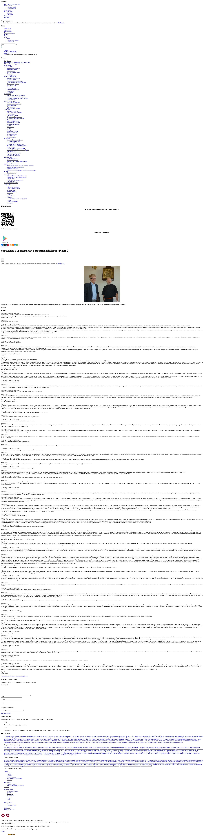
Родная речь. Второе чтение (14, 117)
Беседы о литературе (12, 111)
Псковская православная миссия (16, 148)
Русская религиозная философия (16, 95)
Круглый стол (11, 196)
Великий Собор (11, 79)
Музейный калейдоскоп (13, 108)
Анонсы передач (11, 784)
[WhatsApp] (17, 245)
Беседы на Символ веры (13, 78)
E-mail (3, 699)
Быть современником (13, 121)
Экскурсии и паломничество (12, 4)
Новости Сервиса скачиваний (15, 180)
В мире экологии (11, 191)
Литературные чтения (13, 163)
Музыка (9, 792)
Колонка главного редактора (15, 81)
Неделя (9, 200)
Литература (10, 794)
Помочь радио (4, 246)
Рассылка (6, 787)
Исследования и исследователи (15, 118)
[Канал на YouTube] (7, 815)
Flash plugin (61, 22)
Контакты (6, 17)
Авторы (6, 34)
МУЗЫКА (6, 164)
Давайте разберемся (12, 201)
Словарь (9, 130)
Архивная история (12, 119)
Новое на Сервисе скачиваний (15, 785)
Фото (8, 38)
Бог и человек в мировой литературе (17, 161)
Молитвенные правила (13, 89)
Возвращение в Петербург (14, 104)
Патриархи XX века (12, 142)
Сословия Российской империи (15, 144)
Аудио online (7, 28)
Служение (10, 92)
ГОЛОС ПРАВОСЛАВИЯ (11, 183)
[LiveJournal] (6, 245)
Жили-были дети (11, 173)
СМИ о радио (10, 41)
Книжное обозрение (12, 132)
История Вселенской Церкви (15, 140)
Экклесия (6, 53)
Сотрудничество (11, 8)
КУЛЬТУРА (7, 109)
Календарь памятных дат (14, 152)
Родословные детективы (13, 155)
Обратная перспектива (13, 124)
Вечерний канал (11, 190)
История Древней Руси (13, 141)
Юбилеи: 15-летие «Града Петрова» (16, 175)
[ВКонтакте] (2, 245)
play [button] (2, 259)
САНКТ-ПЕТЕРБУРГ (10, 101)
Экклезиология (11, 71)
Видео (8, 799)
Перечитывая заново (12, 160)
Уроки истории (11, 147)
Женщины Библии (12, 69)
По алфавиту (7, 65)
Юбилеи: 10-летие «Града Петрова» (16, 177)
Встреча (9, 128)
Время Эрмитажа (11, 105)
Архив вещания (11, 777)
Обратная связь (11, 181)
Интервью (10, 14)
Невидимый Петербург (13, 102)
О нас (5, 37)
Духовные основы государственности (17, 98)
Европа (25, 676)
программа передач (6, 713)
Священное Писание (12, 791)
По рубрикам (7, 61)
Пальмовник (10, 91)
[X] (4, 245)
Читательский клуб (12, 158)
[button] (1, 20)
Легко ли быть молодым (13, 188)
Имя (2, 696)
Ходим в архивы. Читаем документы (17, 145)
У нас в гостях (11, 135)
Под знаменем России (13, 154)
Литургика (10, 74)
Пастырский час (11, 88)
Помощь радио (8, 5)
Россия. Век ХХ (11, 151)
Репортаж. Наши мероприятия (18, 198)
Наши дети (10, 203)
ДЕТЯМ (6, 171)
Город (2, 703)
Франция (3, 676)
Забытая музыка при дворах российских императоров (21, 170)
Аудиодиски (7, 10)
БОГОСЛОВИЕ (8, 66)
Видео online (7, 30)
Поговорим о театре (12, 115)
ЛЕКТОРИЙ (7, 94)
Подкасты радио (8, 11)
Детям (8, 798)
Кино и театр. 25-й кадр (13, 122)
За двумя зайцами (12, 134)
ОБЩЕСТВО (7, 184)
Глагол (9, 125)
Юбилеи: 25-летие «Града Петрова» (13, 63)
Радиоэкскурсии (11, 137)
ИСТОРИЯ (7, 138)
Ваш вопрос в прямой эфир (14, 778)
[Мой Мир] (15, 245)
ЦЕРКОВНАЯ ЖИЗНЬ (10, 51)
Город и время (11, 107)
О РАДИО (6, 174)
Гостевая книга (8, 15)
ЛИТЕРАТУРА (8, 157)
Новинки (9, 13)
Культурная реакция (12, 131)
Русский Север (11, 114)
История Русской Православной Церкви (18, 150)
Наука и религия (11, 185)
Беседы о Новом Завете (13, 68)
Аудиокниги (10, 795)
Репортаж (9, 197)
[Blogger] (10, 245)
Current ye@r (5, 710)
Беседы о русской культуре (14, 112)
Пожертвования (11, 7)
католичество (9, 676)
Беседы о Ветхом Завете (13, 72)
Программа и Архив (9, 33)
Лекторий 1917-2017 (9, 809)
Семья (8, 194)
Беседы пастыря (11, 85)
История (9, 796)
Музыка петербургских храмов (15, 167)
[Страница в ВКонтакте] (3, 815)
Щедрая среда (11, 178)
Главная (6, 50)
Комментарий (4, 685)
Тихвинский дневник (13, 84)
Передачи (6, 35)
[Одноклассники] (13, 245)
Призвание (10, 193)
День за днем (7, 782)
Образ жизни (10, 127)
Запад (22, 676)
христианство (16, 676)
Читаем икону (11, 99)
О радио (9, 772)
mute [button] (2, 260)
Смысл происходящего (13, 187)
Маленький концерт (12, 168)
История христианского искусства (16, 97)
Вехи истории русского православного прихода (17, 62)
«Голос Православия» (13, 40)
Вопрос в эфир (8, 31)
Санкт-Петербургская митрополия (16, 82)
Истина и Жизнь (11, 75)
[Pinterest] (8, 245)
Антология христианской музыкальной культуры (20, 165)
